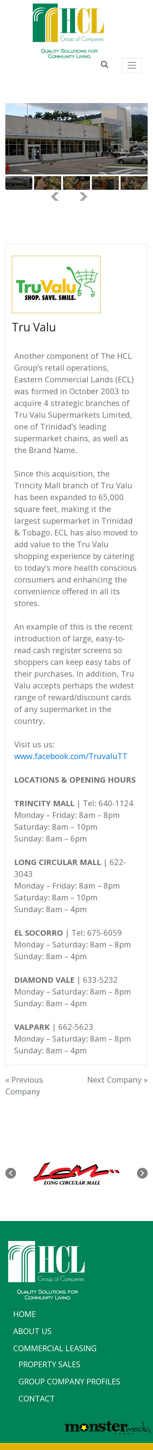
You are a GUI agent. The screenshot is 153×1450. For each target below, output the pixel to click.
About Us (32, 1331)
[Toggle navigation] (132, 65)
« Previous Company (24, 1085)
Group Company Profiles (69, 1381)
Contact (37, 1398)
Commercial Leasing (55, 1348)
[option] (76, 1173)
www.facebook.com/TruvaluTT (70, 756)
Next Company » (117, 1079)
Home (24, 1313)
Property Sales (49, 1364)
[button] (10, 1173)
